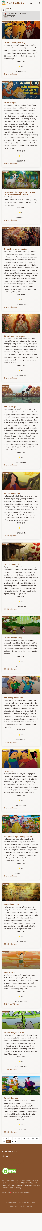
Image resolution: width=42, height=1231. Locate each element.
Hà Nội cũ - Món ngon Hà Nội (13, 1161)
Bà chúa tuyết (10, 103)
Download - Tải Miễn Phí (11, 1166)
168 (4, 1141)
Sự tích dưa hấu (11, 1098)
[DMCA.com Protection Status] (9, 1174)
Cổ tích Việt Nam (10, 536)
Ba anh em (8, 771)
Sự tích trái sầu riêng (13, 638)
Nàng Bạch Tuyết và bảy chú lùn (18, 836)
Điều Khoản (13, 1206)
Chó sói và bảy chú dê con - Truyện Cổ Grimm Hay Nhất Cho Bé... (19, 193)
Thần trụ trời (9, 973)
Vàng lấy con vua (11, 904)
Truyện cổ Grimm (10, 74)
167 (37, 1138)
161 (10, 1138)
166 (32, 1138)
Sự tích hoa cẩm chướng (14, 336)
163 (19, 1138)
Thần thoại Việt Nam (11, 1004)
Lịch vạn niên (7, 1158)
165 (28, 1138)
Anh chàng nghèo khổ (13, 698)
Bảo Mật (22, 1206)
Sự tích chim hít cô (12, 493)
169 (8, 1141)
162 (15, 1138)
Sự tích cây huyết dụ (13, 564)
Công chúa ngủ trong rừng (15, 249)
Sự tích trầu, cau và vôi (14, 1033)
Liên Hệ (29, 1206)
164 (23, 1138)
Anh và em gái (10, 407)
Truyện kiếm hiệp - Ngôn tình (13, 1163)
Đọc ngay (5, 22)
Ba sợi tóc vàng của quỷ (14, 43)
